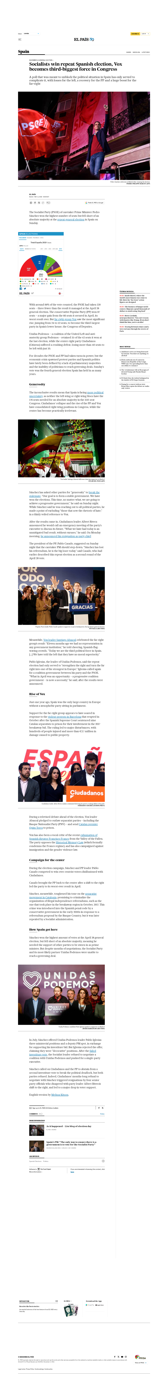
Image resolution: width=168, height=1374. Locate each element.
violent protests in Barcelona (64, 716)
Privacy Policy (30, 1369)
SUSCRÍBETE (135, 34)
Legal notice (21, 1369)
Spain (23, 51)
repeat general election (70, 219)
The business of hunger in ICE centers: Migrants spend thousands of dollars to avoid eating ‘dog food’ (134, 309)
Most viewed (125, 347)
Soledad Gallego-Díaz (53, 1148)
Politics (45, 1161)
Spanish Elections (35, 1161)
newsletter (24, 1301)
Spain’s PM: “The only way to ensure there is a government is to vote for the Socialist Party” (71, 1143)
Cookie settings (39, 1369)
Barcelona (136, 52)
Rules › (102, 1114)
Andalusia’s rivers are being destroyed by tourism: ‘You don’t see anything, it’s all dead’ (135, 353)
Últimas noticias (127, 291)
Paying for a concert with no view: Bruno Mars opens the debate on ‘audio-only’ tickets (135, 386)
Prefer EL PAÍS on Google (95, 203)
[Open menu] (20, 39)
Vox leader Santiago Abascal (59, 639)
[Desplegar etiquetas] (103, 1161)
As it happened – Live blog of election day (68, 1126)
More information (35, 1172)
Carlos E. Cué (66, 1148)
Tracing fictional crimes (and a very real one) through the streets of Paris (134, 329)
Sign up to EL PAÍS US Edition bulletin (45, 1108)
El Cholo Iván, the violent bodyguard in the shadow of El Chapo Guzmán (135, 379)
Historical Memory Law (70, 842)
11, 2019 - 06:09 (41, 197)
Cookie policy (48, 1369)
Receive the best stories (29, 1306)
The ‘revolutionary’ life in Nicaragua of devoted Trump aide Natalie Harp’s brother (135, 372)
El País (32, 194)
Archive (67, 1301)
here (72, 1172)
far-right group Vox (65, 319)
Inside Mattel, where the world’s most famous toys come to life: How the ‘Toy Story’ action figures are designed (133, 299)
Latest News (146, 52)
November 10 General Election (40, 60)
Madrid (128, 52)
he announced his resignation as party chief (66, 536)
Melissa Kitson (59, 1094)
